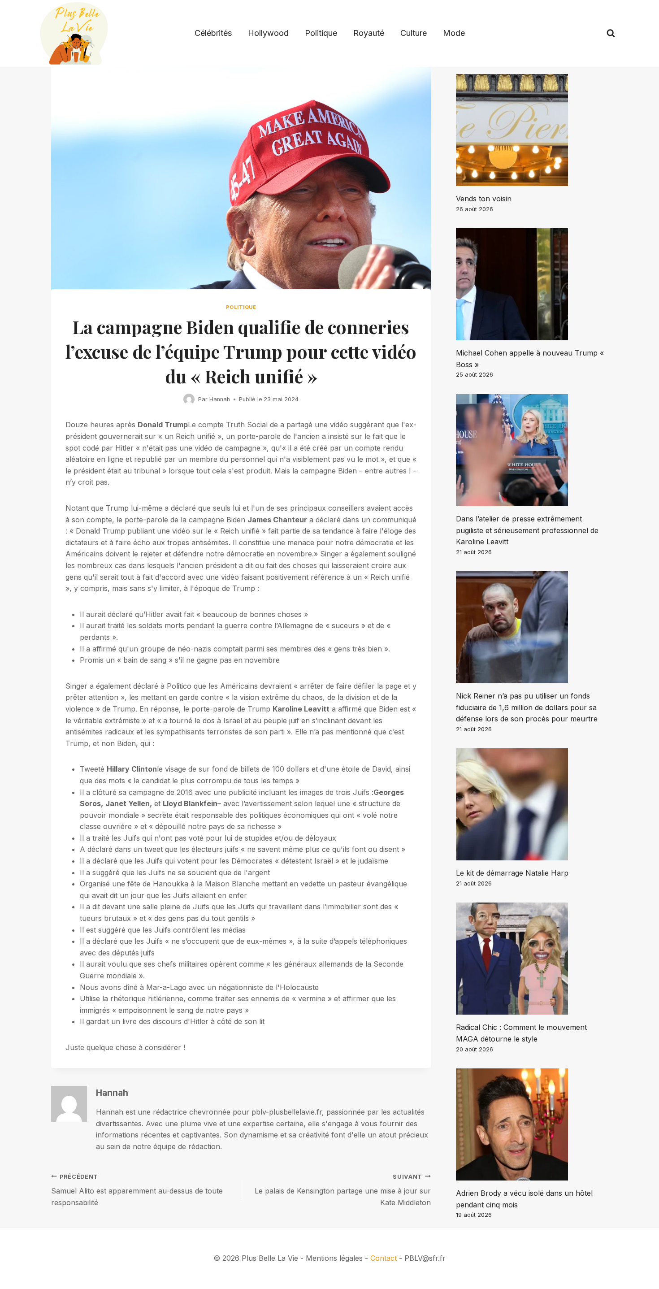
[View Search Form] (611, 33)
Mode (454, 33)
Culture (413, 33)
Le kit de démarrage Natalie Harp (512, 872)
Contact (383, 1258)
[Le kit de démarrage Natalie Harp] (532, 804)
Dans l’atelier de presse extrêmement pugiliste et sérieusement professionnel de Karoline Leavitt (527, 530)
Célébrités (213, 33)
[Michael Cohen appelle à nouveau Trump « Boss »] (532, 284)
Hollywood (268, 33)
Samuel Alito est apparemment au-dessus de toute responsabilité (137, 1190)
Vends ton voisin (484, 198)
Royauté (368, 33)
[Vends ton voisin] (532, 130)
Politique (321, 33)
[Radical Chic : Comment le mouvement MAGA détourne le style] (532, 959)
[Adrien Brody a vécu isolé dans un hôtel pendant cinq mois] (532, 1124)
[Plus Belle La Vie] (74, 33)
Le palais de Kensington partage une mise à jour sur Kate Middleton (343, 1190)
